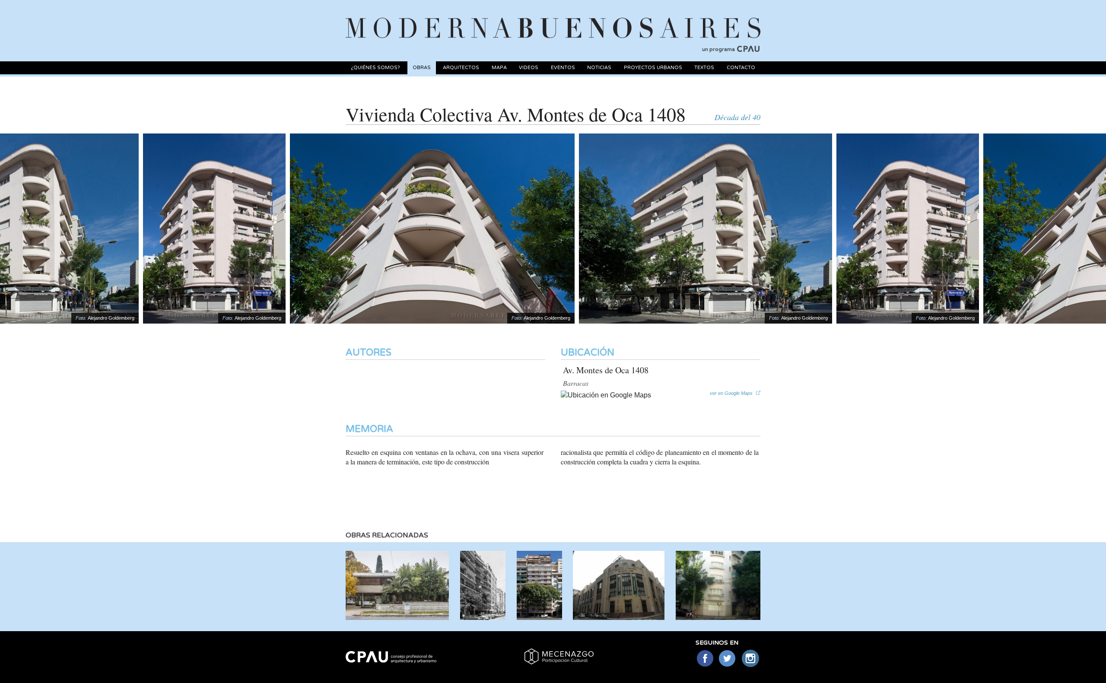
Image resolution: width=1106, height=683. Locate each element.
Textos (704, 67)
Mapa (499, 67)
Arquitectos (461, 67)
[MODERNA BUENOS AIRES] (553, 17)
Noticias (599, 67)
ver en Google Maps (731, 393)
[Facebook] (705, 659)
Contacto (741, 67)
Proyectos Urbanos (653, 67)
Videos (528, 67)
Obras (422, 67)
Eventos (563, 67)
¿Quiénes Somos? (375, 67)
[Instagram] (750, 659)
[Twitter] (727, 659)
